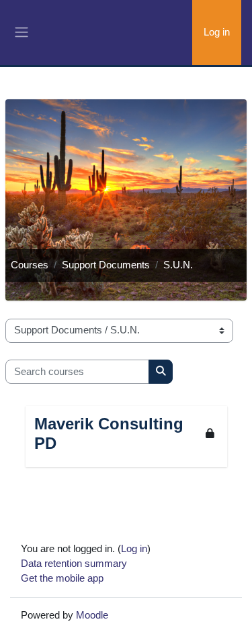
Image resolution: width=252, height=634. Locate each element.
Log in (217, 32)
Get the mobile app (62, 578)
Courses (29, 265)
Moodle (92, 615)
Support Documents (106, 265)
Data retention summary (74, 563)
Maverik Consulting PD (108, 433)
